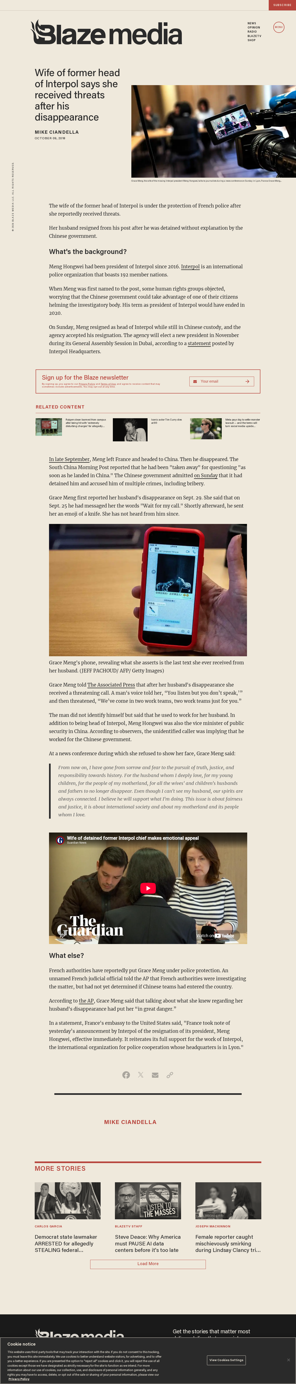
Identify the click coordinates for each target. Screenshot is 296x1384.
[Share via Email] (155, 1075)
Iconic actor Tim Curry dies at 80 (166, 421)
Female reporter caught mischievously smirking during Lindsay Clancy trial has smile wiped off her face (227, 1244)
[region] (148, 1360)
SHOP (252, 40)
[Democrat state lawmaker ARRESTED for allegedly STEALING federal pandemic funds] (68, 1200)
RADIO (252, 32)
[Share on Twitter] (141, 1075)
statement (199, 343)
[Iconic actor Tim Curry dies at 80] (130, 429)
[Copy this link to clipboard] (170, 1075)
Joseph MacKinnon (213, 1226)
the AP (86, 1001)
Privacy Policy (87, 384)
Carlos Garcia (48, 1226)
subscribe (282, 5)
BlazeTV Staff (128, 1226)
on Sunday (206, 475)
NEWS (252, 23)
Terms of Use (108, 384)
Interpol (190, 266)
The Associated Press (111, 685)
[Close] (289, 1360)
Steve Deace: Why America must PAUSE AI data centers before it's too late (148, 1244)
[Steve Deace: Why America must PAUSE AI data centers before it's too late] (148, 1200)
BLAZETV (255, 36)
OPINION (254, 27)
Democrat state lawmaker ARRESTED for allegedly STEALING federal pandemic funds (66, 1244)
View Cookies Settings (227, 1360)
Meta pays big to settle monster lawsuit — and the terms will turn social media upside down (242, 423)
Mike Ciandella (57, 132)
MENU (279, 27)
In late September (69, 459)
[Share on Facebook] (126, 1075)
